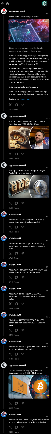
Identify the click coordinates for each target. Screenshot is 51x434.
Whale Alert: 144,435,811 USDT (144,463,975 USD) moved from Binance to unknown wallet (28, 271)
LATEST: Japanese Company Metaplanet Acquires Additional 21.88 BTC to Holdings (25, 371)
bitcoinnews (25, 99)
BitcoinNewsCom (16, 11)
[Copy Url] (16, 154)
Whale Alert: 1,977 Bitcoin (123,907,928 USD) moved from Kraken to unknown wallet (26, 220)
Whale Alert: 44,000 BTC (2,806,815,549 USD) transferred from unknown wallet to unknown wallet (27, 323)
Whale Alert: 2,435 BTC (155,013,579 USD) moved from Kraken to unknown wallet (28, 347)
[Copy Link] (16, 105)
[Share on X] (10, 105)
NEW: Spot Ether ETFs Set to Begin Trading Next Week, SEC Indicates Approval (28, 171)
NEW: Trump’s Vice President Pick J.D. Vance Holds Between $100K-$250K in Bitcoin (27, 122)
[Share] (22, 105)
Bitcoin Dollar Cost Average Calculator (24, 16)
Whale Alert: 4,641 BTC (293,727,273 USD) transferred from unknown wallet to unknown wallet (27, 296)
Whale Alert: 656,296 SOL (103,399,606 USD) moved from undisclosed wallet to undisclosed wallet (29, 421)
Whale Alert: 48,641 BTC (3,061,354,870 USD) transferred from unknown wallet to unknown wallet (27, 246)
